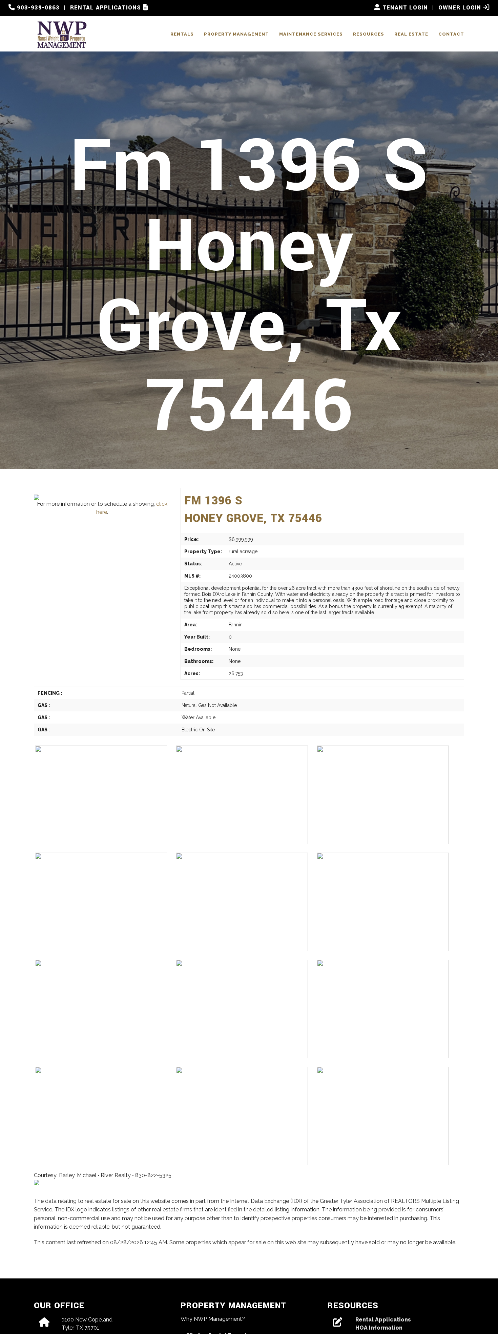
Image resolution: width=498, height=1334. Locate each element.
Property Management (236, 34)
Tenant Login (404, 8)
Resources (368, 34)
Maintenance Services (311, 34)
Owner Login (460, 8)
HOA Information (378, 1328)
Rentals (182, 34)
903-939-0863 (37, 8)
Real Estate (411, 34)
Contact (451, 34)
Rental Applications (106, 8)
